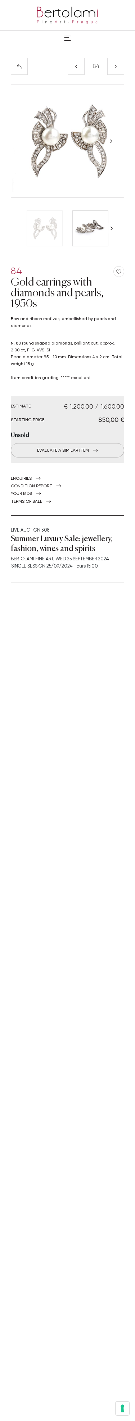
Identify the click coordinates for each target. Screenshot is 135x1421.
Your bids (21, 493)
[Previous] (76, 66)
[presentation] (23, 141)
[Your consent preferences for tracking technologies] (122, 1408)
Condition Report (31, 485)
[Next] (115, 66)
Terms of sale (26, 501)
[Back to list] (19, 66)
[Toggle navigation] (67, 38)
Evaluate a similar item (63, 450)
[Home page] (67, 14)
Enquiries (21, 478)
